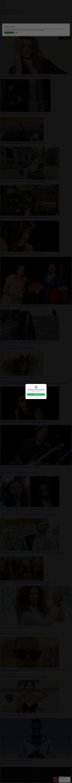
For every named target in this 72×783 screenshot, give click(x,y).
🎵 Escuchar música (36, 394)
